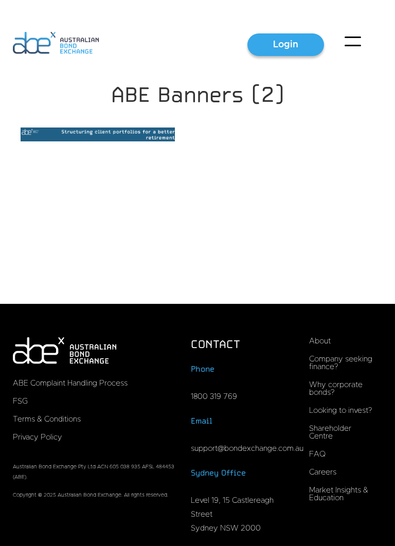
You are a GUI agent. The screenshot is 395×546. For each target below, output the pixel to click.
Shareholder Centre (330, 432)
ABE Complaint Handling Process (70, 383)
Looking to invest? (340, 410)
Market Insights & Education (338, 494)
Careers (322, 472)
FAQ (317, 454)
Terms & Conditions (47, 419)
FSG (20, 401)
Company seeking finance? (340, 363)
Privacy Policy (37, 437)
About (320, 341)
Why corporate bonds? (336, 388)
